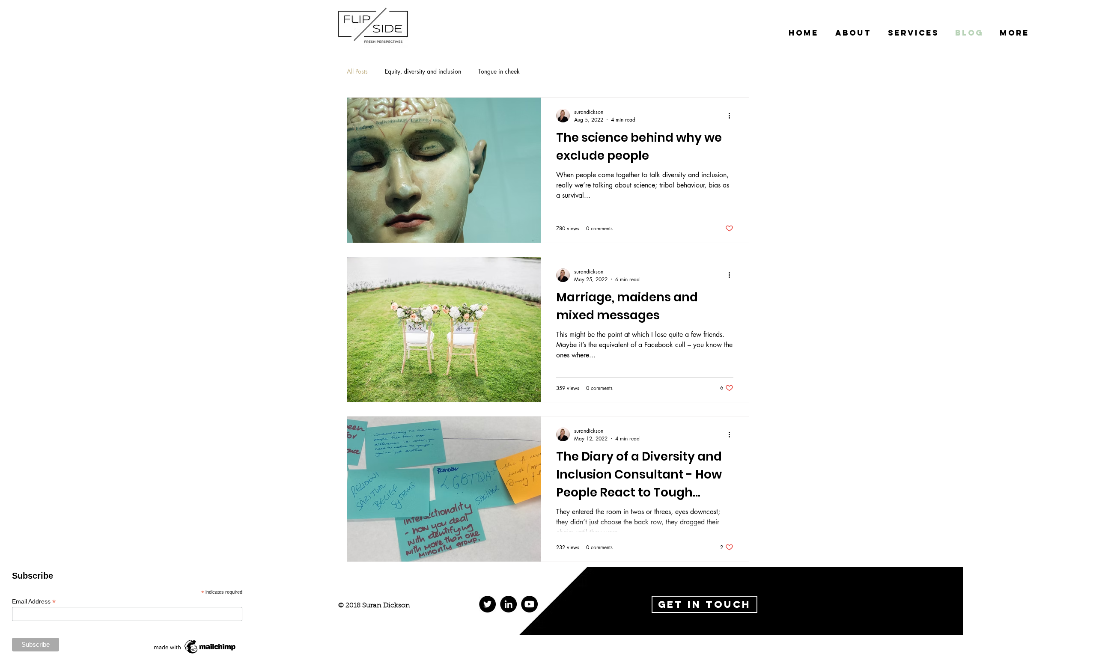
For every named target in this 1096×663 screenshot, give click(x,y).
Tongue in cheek (499, 71)
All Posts (357, 71)
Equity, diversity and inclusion (423, 71)
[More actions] (732, 115)
